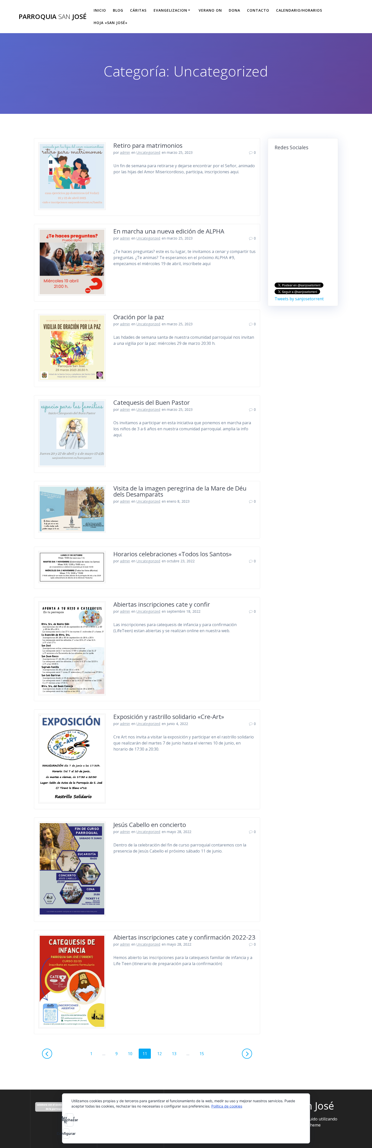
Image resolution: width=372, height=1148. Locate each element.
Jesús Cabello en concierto (149, 824)
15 (203, 1053)
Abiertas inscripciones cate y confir (161, 604)
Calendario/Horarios (299, 10)
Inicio (100, 10)
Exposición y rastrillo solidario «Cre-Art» (168, 716)
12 (161, 1053)
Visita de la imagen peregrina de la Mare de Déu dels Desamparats (179, 491)
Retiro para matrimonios (147, 145)
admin (125, 152)
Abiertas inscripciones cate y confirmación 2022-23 (184, 937)
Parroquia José (53, 16)
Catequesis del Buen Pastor (151, 402)
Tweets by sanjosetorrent (299, 299)
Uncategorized (148, 152)
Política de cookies (226, 1106)
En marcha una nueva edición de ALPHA (168, 231)
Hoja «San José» (111, 22)
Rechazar (70, 1120)
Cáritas (138, 10)
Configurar (66, 1133)
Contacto (258, 10)
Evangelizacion (170, 10)
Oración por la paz (138, 317)
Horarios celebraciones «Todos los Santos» (172, 554)
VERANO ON (210, 10)
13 (176, 1053)
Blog (118, 10)
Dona (234, 10)
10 (132, 1053)
